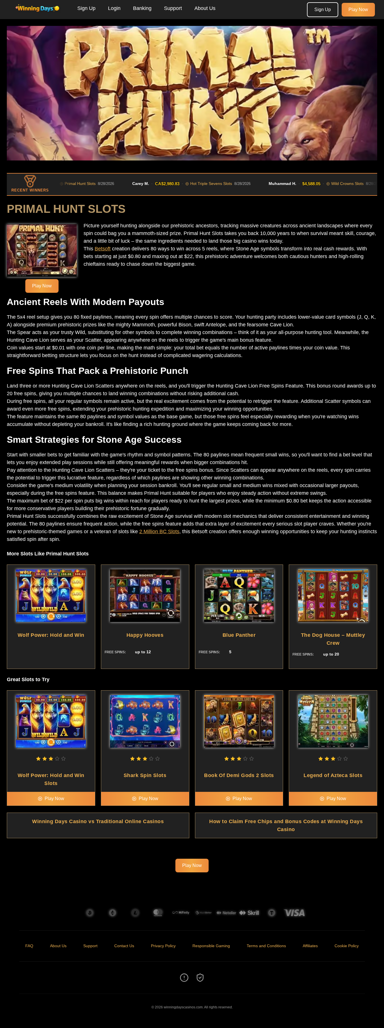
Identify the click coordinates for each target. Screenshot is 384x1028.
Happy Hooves (144, 635)
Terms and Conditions (266, 945)
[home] (37, 15)
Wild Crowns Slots (322, 183)
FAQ (29, 945)
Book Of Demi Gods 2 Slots (239, 775)
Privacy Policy (163, 945)
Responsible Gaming (211, 945)
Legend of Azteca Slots (333, 775)
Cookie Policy (347, 945)
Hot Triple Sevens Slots (186, 183)
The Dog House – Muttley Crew (333, 639)
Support (173, 8)
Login (114, 8)
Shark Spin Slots (145, 775)
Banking (142, 8)
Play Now (358, 9)
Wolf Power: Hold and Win (51, 635)
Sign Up (86, 8)
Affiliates (310, 945)
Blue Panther (239, 635)
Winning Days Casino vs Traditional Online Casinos (98, 821)
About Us (204, 8)
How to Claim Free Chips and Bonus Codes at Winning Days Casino (286, 825)
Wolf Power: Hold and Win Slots (51, 779)
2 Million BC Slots (159, 531)
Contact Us (124, 945)
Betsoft (103, 249)
